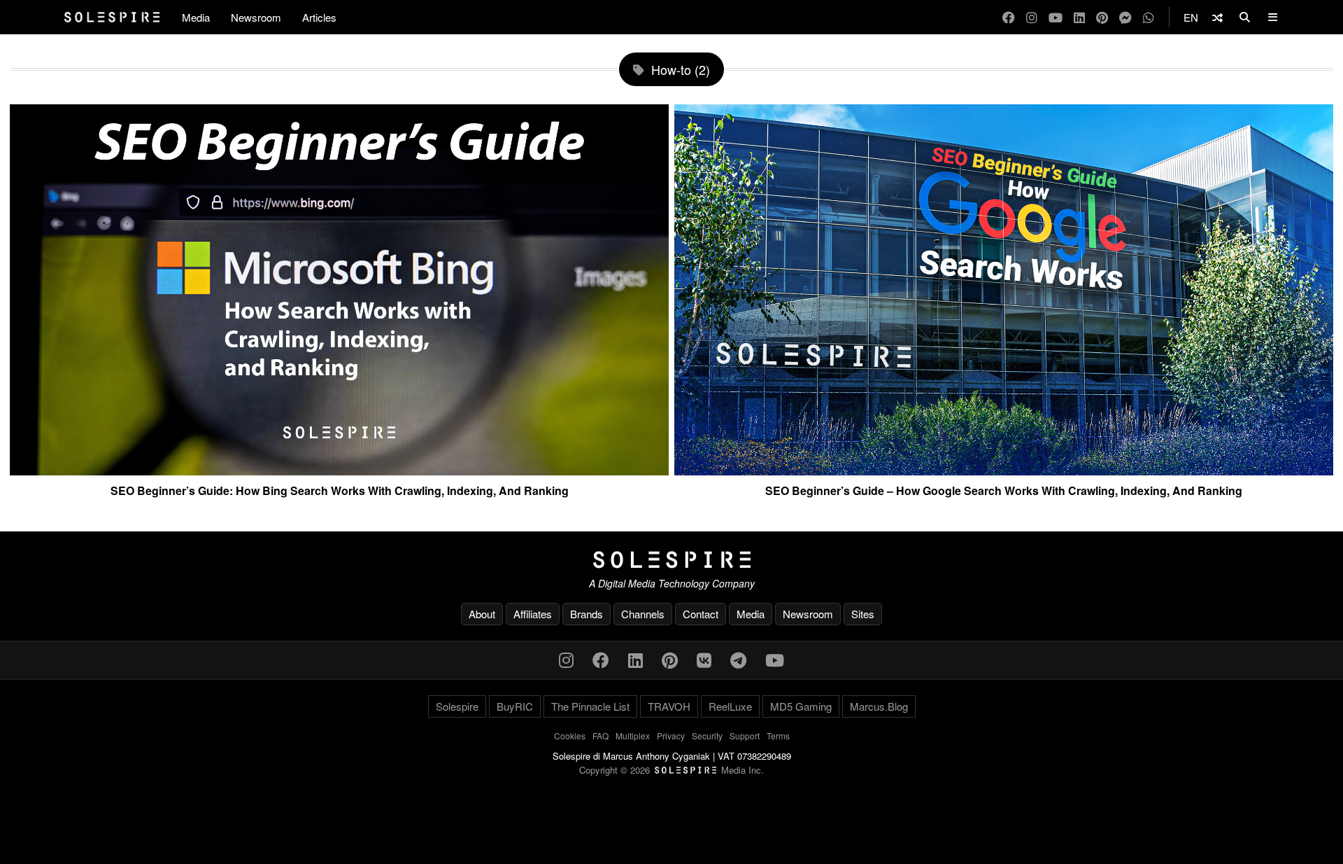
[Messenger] (1125, 17)
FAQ (600, 735)
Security (707, 735)
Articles (319, 17)
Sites (862, 613)
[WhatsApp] (1148, 17)
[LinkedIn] (1079, 17)
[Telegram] (738, 659)
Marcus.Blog (879, 706)
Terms (778, 735)
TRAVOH (669, 706)
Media (196, 17)
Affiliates (532, 613)
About (482, 613)
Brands (586, 613)
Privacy (671, 735)
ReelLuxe (730, 706)
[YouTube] (1055, 17)
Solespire (457, 706)
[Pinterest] (1102, 17)
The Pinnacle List (590, 706)
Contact (700, 613)
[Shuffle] (1217, 17)
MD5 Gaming (801, 706)
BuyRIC (515, 706)
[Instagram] (1032, 17)
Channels (643, 613)
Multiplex (633, 735)
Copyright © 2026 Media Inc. (671, 769)
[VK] (704, 659)
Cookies (569, 735)
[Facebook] (1008, 17)
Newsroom (256, 17)
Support (745, 735)
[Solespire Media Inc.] (671, 560)
